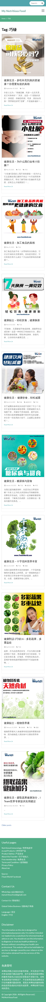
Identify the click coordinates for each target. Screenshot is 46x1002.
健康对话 (28, 402)
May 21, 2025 (10, 247)
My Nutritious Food (14, 10)
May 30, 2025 (10, 169)
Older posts (6, 825)
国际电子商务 (28, 906)
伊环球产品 (21, 851)
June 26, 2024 (10, 566)
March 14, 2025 (10, 402)
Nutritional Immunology (12, 848)
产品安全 (19, 854)
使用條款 (24, 862)
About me (6, 868)
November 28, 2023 (12, 806)
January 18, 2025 (11, 485)
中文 (11, 915)
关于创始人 (24, 856)
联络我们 (16, 900)
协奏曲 (23, 727)
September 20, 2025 (12, 88)
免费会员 (21, 859)
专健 (20, 402)
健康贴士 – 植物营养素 (17, 722)
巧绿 (23, 88)
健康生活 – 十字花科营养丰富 (20, 561)
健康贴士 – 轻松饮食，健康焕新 (22, 320)
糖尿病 (29, 485)
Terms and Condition (10, 862)
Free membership (9, 859)
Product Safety (8, 854)
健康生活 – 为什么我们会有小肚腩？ (22, 163)
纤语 (26, 169)
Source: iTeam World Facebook (11, 875)
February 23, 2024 (11, 727)
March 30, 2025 (10, 325)
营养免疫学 (28, 848)
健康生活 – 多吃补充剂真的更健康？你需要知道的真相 (22, 82)
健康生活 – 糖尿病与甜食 (18, 480)
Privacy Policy (7, 865)
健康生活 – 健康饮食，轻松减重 (22, 397)
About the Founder (10, 856)
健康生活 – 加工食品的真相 (19, 242)
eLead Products (8, 851)
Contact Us (6, 900)
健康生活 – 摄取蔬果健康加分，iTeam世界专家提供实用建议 (22, 799)
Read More (7, 105)
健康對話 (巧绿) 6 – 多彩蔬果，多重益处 (23, 640)
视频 (26, 566)
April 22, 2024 (10, 647)
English (5, 915)
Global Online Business (11, 906)
